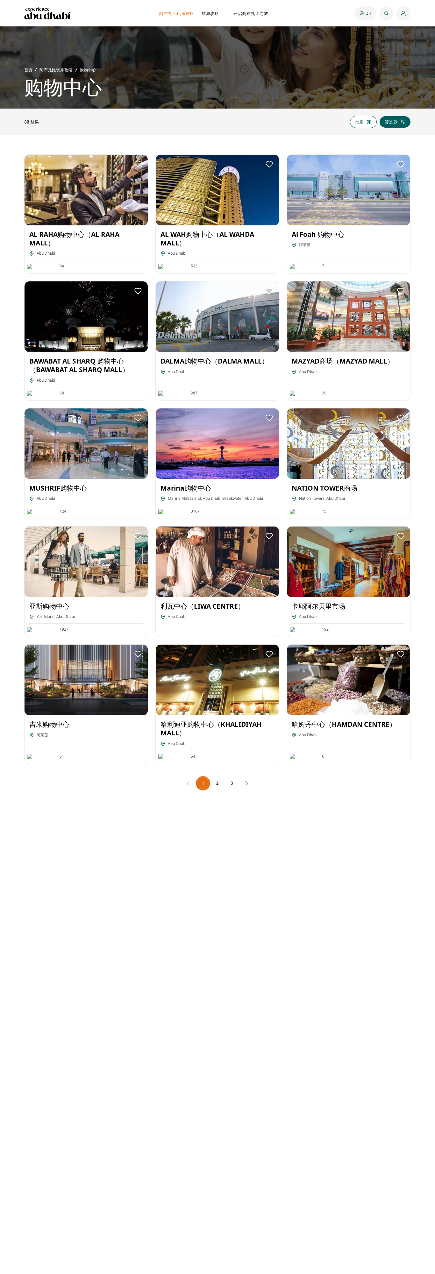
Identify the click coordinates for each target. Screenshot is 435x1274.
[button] (138, 164)
